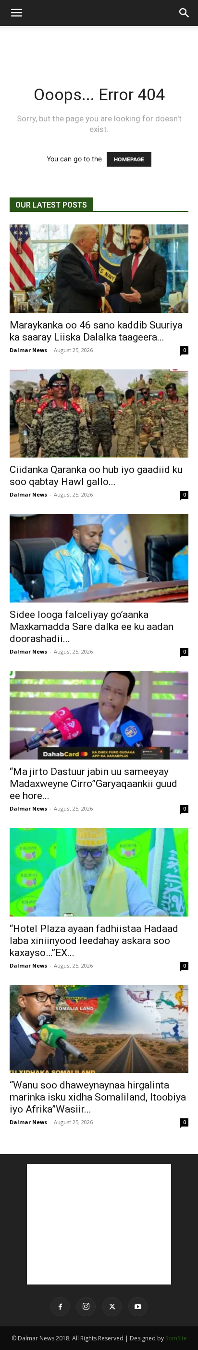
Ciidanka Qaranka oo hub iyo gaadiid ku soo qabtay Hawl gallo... (96, 475)
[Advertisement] (99, 43)
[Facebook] (60, 1306)
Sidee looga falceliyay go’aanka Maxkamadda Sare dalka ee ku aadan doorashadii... (91, 626)
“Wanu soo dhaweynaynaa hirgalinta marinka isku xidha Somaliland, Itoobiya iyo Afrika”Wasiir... (98, 1097)
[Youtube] (138, 1306)
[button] (16, 13)
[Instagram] (86, 1306)
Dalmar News (28, 350)
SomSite (176, 1338)
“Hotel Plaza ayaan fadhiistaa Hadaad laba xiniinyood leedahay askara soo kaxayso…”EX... (94, 940)
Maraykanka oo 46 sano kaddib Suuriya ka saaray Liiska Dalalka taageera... (96, 331)
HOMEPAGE (129, 159)
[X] (112, 1306)
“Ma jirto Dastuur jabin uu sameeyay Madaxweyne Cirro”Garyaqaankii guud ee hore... (93, 783)
